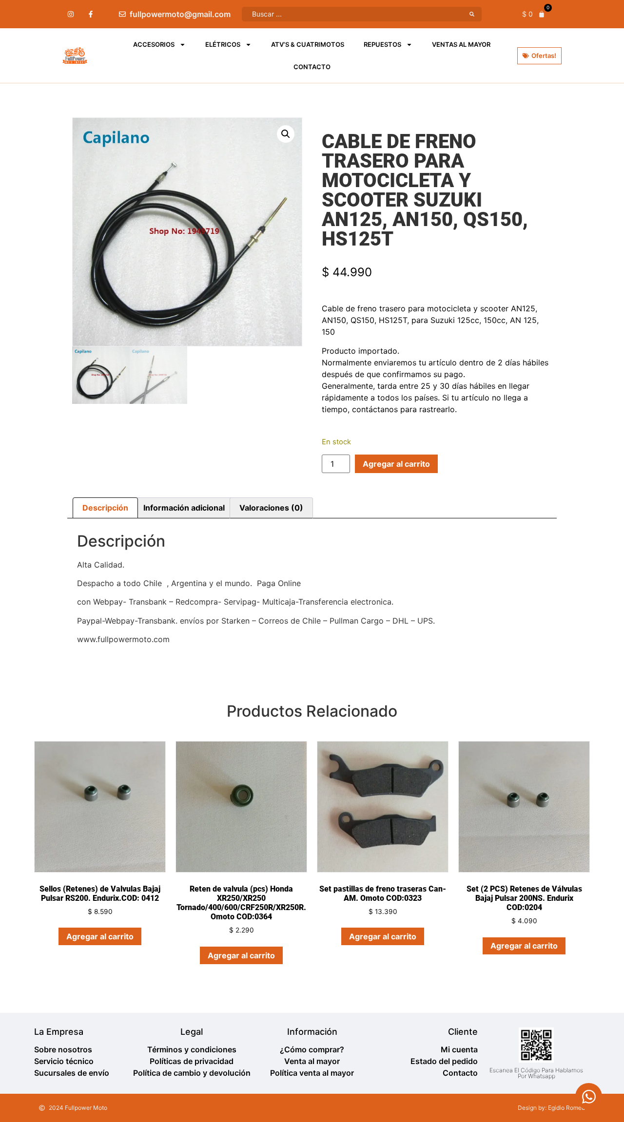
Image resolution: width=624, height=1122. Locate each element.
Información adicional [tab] (184, 508)
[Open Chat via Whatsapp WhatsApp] (588, 1096)
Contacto (312, 67)
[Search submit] (472, 14)
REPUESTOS (382, 44)
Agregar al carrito (396, 464)
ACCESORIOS (154, 44)
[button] (285, 134)
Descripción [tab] (105, 508)
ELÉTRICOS (222, 44)
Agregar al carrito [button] (100, 936)
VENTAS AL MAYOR (461, 44)
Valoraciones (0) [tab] (271, 508)
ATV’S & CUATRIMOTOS (307, 44)
